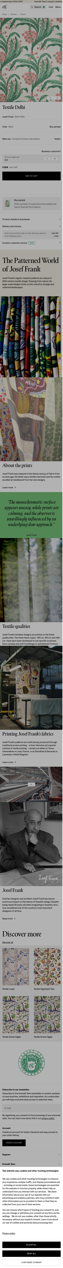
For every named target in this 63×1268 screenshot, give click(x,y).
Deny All (31, 1253)
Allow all (31, 1245)
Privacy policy (8, 1233)
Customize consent (31, 1262)
